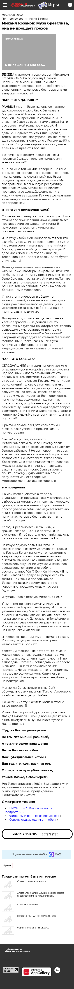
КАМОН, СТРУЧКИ (27, 904)
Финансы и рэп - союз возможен (34, 816)
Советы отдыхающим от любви (32, 819)
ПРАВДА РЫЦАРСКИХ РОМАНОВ (36, 916)
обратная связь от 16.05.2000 (33, 927)
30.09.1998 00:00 (12, 14)
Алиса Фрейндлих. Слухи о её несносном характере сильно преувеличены (40, 894)
